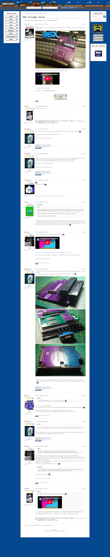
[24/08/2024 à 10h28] (36, 232)
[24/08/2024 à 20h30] (36, 488)
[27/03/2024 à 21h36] (36, 24)
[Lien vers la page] (12, 16)
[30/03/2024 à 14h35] (36, 129)
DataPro (27, 106)
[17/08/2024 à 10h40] (36, 153)
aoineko (27, 395)
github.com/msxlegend (46, 144)
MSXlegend (28, 129)
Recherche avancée (98, 19)
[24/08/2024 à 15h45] (36, 395)
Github (37, 416)
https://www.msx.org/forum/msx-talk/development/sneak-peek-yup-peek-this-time (53, 252)
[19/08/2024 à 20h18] (36, 180)
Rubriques (11, 13)
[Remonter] (83, 24)
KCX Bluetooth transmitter (47, 146)
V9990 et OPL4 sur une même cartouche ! (45, 20)
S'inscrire (71, 7)
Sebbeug (27, 24)
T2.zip (44, 147)
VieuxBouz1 (28, 180)
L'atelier (29, 20)
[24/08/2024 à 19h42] (36, 421)
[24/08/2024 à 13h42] (36, 269)
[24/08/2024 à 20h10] (36, 446)
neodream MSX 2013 (46, 145)
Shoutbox (29, 145)
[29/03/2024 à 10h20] (36, 106)
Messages (25, 123)
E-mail (36, 148)
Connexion (64, 7)
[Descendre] (84, 24)
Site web (37, 101)
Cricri (27, 202)
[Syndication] (25, 20)
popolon (27, 232)
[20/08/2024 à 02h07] (36, 202)
